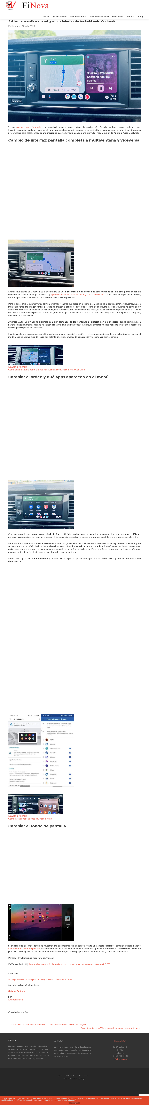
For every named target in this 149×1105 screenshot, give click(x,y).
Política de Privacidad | (70, 1079)
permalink (23, 1012)
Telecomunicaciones (99, 16)
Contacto (130, 16)
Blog (140, 16)
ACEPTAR (74, 1103)
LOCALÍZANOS (120, 1041)
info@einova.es (120, 1059)
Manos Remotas (78, 16)
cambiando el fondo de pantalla (24, 948)
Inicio (46, 16)
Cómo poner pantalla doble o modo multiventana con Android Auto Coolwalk (46, 369)
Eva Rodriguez (15, 999)
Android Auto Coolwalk (29, 127)
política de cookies (36, 1100)
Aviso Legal (81, 1079)
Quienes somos (59, 16)
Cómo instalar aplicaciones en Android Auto (30, 818)
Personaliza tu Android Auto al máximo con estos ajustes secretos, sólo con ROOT (69, 964)
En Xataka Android (17, 366)
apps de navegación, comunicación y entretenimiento (76, 294)
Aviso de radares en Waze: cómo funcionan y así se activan (111, 1027)
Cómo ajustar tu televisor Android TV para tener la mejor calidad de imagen (47, 1024)
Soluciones (117, 16)
